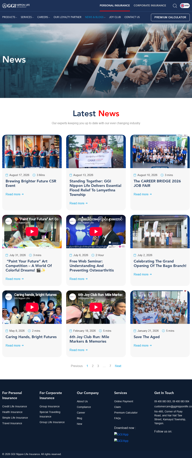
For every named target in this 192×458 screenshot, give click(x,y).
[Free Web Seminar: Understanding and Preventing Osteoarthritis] (96, 231)
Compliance (84, 406)
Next (118, 366)
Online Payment (123, 401)
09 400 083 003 (162, 401)
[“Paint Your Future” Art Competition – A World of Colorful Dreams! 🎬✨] (32, 231)
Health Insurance (12, 412)
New (79, 423)
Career (81, 412)
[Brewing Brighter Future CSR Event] (32, 151)
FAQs (117, 418)
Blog (79, 418)
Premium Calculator (170, 17)
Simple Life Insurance (15, 417)
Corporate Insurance (150, 5)
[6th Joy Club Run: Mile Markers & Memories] (96, 307)
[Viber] (177, 437)
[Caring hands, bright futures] (32, 307)
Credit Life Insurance (14, 406)
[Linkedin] (161, 437)
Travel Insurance (12, 423)
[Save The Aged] (160, 306)
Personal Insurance (115, 5)
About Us (82, 401)
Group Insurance (50, 406)
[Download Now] (121, 434)
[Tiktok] (183, 437)
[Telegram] (166, 437)
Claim (117, 406)
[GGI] (16, 5)
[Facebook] (155, 437)
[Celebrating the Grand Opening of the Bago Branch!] (160, 231)
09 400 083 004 (180, 401)
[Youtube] (172, 437)
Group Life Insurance (52, 422)
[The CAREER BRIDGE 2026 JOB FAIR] (160, 151)
